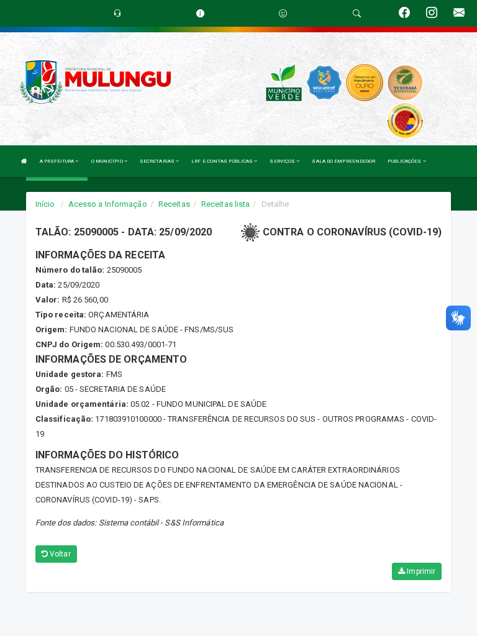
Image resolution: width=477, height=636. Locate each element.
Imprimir (420, 571)
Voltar (59, 554)
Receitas (174, 204)
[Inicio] (24, 161)
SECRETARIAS (158, 161)
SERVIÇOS (283, 161)
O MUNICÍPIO (107, 161)
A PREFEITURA (57, 161)
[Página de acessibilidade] (283, 13)
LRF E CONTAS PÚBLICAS (222, 161)
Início (45, 204)
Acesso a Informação (107, 204)
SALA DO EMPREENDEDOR (343, 161)
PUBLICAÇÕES (405, 161)
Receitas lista (225, 204)
